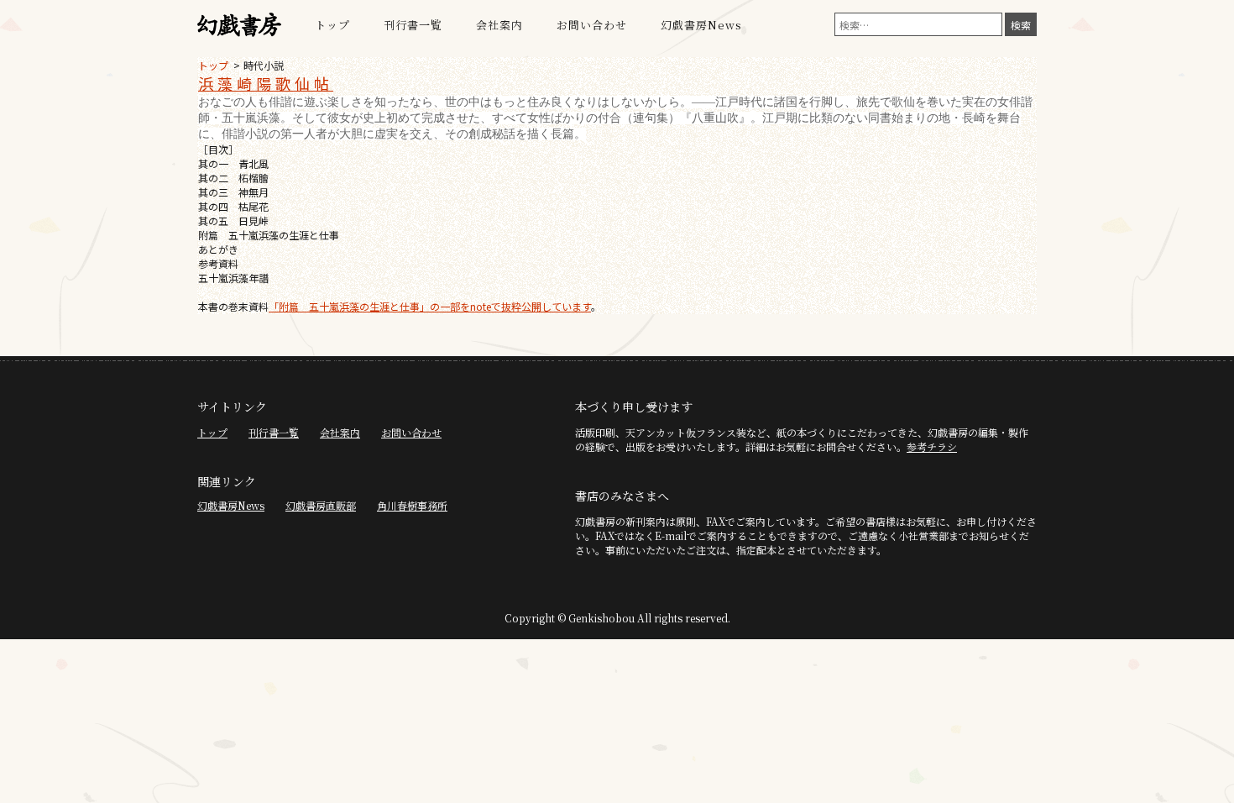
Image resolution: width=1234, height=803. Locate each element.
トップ (332, 25)
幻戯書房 (239, 25)
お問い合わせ (592, 25)
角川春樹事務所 (412, 505)
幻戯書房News (701, 25)
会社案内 (499, 25)
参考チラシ (932, 446)
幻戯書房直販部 (320, 505)
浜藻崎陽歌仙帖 (265, 83)
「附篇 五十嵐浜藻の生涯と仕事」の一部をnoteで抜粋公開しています (430, 306)
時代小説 (263, 65)
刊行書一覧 (413, 25)
